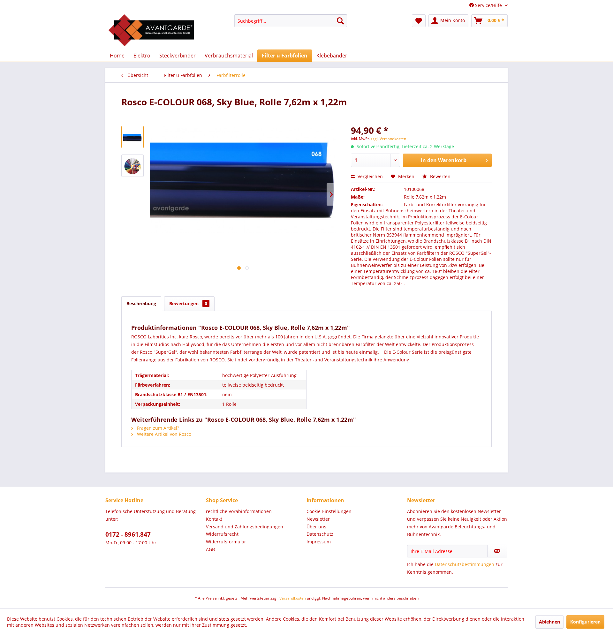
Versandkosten (292, 598)
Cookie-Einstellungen (329, 511)
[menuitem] (290, 20)
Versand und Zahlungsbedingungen (244, 527)
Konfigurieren (585, 622)
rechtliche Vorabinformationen (239, 511)
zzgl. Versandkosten (388, 138)
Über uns (316, 527)
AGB (210, 549)
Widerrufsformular (226, 542)
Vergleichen (369, 176)
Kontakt (214, 519)
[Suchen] (340, 20)
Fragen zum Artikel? (157, 428)
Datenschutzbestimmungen (464, 564)
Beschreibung (141, 303)
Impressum (318, 542)
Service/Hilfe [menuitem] (488, 5)
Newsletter (318, 519)
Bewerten (439, 176)
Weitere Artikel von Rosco (163, 434)
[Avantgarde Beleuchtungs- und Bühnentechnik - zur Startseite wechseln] (151, 30)
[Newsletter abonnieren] (497, 551)
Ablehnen (549, 622)
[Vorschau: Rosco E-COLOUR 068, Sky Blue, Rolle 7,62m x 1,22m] (132, 137)
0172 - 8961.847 (128, 534)
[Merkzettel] (419, 20)
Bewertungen (188, 303)
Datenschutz (319, 534)
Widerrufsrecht (222, 534)
